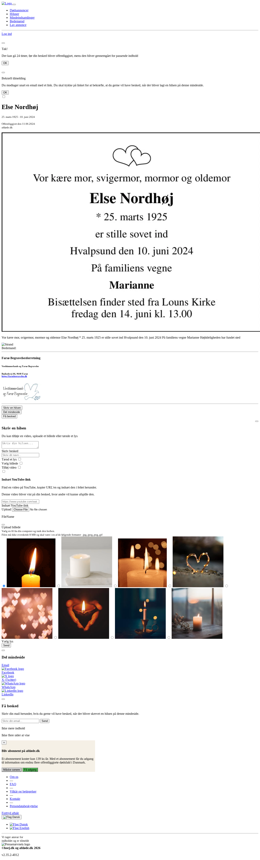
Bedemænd (17, 21)
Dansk (16, 817)
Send (6, 645)
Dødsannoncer (19, 10)
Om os (14, 777)
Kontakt (15, 798)
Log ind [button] (7, 34)
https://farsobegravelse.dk (14, 376)
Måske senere (11, 769)
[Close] (3, 43)
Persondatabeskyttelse (24, 806)
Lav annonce (18, 25)
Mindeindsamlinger (22, 17)
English (24, 828)
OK (5, 63)
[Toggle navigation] (14, 4)
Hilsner (14, 14)
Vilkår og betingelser (23, 791)
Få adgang (30, 769)
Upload (6, 509)
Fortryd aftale (10, 813)
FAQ (13, 784)
